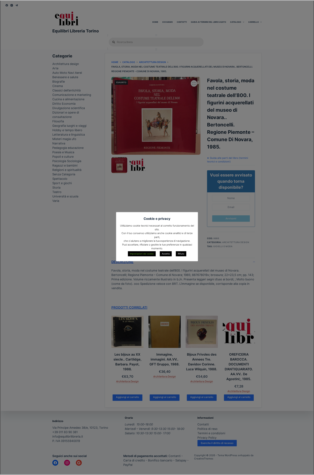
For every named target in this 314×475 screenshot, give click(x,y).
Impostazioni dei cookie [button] (142, 253)
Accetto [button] (166, 253)
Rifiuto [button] (181, 253)
